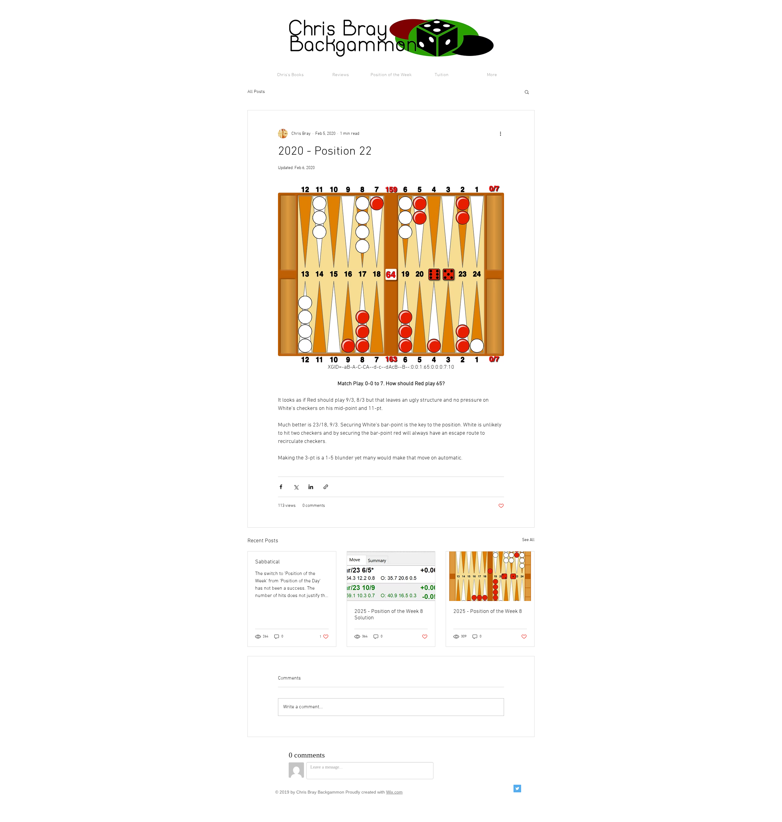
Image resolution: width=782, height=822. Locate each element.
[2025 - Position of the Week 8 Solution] (391, 576)
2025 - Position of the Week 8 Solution (388, 614)
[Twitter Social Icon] (517, 788)
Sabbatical (267, 562)
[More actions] (500, 133)
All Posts (256, 91)
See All (528, 540)
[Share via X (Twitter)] (296, 487)
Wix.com (394, 792)
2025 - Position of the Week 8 (487, 611)
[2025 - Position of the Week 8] (490, 576)
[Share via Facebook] (281, 487)
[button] (527, 91)
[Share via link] (326, 487)
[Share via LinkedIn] (311, 487)
